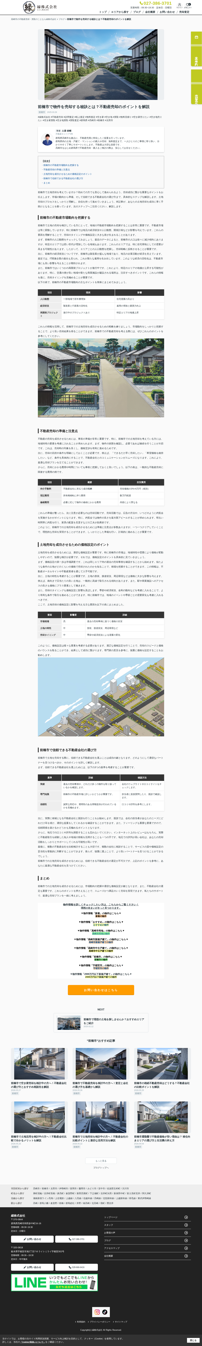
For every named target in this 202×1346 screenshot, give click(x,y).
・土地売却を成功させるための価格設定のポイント (66, 174)
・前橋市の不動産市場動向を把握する (60, 165)
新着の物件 (101, 916)
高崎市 (36, 1188)
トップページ (110, 1217)
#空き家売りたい (140, 117)
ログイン (179, 7)
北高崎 (95, 1203)
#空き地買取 (62, 120)
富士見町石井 (134, 1193)
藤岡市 (82, 1188)
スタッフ (108, 1225)
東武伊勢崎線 (144, 1198)
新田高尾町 (82, 1193)
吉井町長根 (50, 1193)
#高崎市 (92, 120)
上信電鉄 (60, 1198)
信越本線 (88, 1198)
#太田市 (109, 120)
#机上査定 (79, 117)
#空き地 (108, 117)
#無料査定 (90, 117)
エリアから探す (120, 12)
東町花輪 (38, 1193)
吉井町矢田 (106, 1193)
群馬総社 (70, 1203)
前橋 (61, 1203)
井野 (79, 1203)
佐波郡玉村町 (113, 1188)
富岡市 (73, 1188)
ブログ (137, 12)
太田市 (53, 1188)
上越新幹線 (122, 1198)
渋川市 (125, 1188)
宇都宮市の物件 (101, 968)
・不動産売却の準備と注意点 (55, 169)
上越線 (69, 1198)
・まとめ (45, 183)
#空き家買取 (49, 120)
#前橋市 (100, 120)
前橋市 (42, 112)
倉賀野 (53, 1203)
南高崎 (86, 1203)
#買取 (116, 117)
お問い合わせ (167, 12)
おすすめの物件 (101, 925)
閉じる (193, 1340)
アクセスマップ (112, 1248)
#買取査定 (74, 120)
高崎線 (97, 1198)
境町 (102, 1203)
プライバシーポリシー (100, 1322)
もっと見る (101, 1161)
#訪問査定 (69, 117)
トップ (103, 12)
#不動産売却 (57, 117)
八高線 (78, 1198)
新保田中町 (119, 1193)
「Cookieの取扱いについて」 (32, 1342)
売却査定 (184, 12)
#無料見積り (125, 117)
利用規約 (81, 1322)
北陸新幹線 (109, 1198)
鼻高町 (60, 1193)
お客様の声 (109, 1232)
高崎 (35, 1203)
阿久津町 (146, 1193)
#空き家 (100, 117)
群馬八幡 (44, 1203)
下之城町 (94, 1193)
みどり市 (91, 1188)
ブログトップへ (101, 1167)
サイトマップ (121, 1322)
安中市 (101, 1188)
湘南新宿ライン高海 (43, 1198)
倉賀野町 (70, 1193)
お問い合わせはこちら (101, 990)
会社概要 (150, 12)
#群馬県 (83, 120)
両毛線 (132, 1198)
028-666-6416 (78, 1267)
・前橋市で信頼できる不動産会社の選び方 (62, 178)
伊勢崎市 (63, 1188)
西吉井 (110, 1203)
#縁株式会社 (44, 117)
